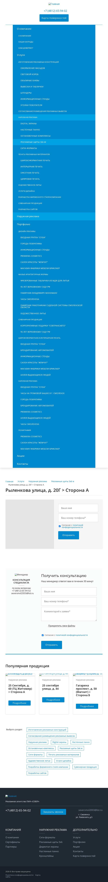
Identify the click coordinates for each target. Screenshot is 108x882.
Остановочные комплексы (35, 136)
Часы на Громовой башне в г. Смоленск (43, 393)
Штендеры (26, 92)
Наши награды (25, 42)
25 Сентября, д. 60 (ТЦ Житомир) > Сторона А (20, 689)
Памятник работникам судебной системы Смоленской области (51, 306)
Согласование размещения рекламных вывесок (42, 111)
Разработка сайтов (27, 209)
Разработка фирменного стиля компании (39, 197)
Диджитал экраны (49, 847)
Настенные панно (30, 129)
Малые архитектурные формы (33, 274)
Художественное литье (29, 185)
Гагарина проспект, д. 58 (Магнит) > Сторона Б (86, 690)
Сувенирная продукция (30, 203)
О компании (24, 28)
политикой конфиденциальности (72, 526)
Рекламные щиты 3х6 (50, 842)
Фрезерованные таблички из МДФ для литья (45, 280)
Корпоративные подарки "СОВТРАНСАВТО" (43, 325)
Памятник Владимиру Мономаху (39, 293)
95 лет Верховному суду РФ (35, 286)
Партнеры (11, 847)
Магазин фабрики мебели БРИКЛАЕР (40, 268)
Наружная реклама (27, 117)
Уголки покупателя (31, 105)
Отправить (68, 535)
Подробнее (19, 703)
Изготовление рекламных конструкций (38, 62)
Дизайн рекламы (26, 231)
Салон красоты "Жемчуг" (34, 262)
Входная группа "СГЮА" (33, 237)
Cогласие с (72, 526)
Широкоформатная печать (35, 160)
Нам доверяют (25, 48)
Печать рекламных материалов (34, 154)
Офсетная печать (30, 172)
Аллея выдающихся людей (36, 375)
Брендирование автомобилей (37, 350)
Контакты (22, 463)
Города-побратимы (31, 243)
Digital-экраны (29, 123)
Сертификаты (12, 842)
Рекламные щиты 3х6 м (33, 142)
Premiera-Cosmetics (31, 256)
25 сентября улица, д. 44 (50, 687)
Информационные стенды (35, 99)
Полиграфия (24, 430)
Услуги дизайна (26, 191)
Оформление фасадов (33, 68)
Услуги (21, 55)
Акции (20, 455)
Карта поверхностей (54, 17)
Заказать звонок (53, 811)
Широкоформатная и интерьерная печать (39, 338)
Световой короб (30, 74)
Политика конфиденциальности (19, 875)
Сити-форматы (29, 148)
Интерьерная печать (31, 166)
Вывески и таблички (32, 86)
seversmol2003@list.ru (22, 593)
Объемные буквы (30, 80)
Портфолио (23, 224)
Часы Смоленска (30, 299)
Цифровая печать (30, 179)
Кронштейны (46, 856)
